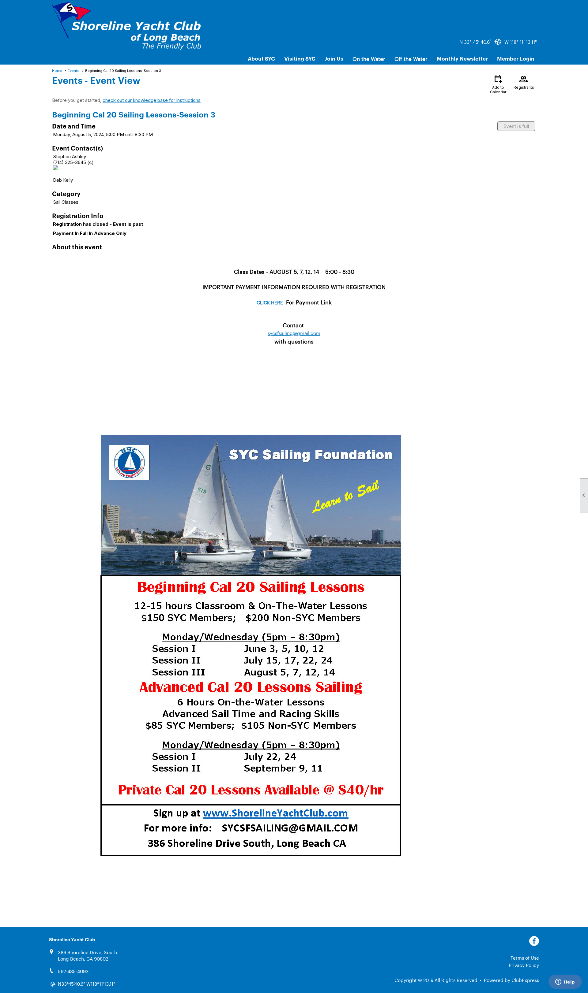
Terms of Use (525, 957)
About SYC (261, 58)
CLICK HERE (270, 302)
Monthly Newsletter (462, 58)
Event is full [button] (516, 126)
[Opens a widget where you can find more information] (565, 982)
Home (57, 71)
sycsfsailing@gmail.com (294, 333)
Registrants (524, 82)
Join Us (334, 58)
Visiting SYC (299, 58)
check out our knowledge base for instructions (152, 100)
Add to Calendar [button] (498, 84)
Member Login (515, 58)
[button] (368, 58)
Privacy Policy (524, 965)
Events (73, 71)
